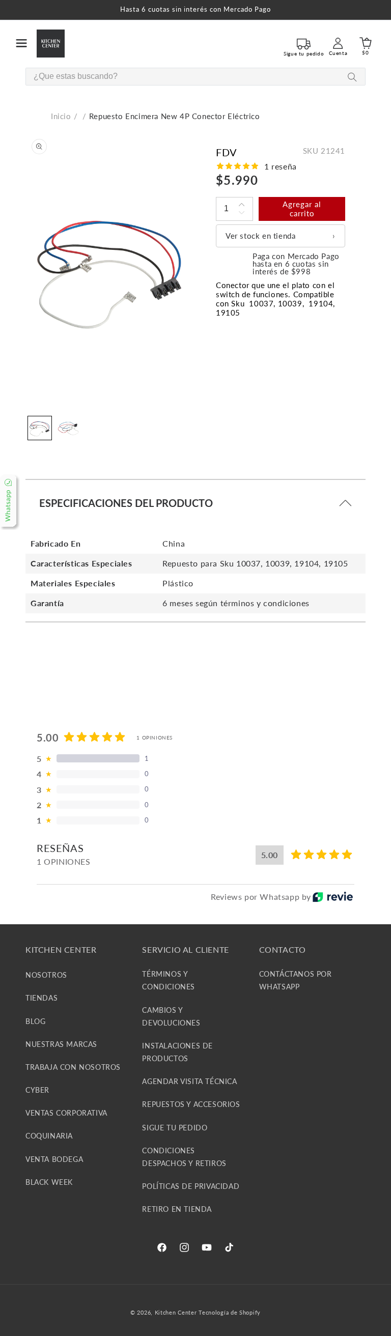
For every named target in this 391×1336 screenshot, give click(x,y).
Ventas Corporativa (66, 1112)
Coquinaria (49, 1135)
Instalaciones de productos (177, 1052)
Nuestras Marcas (61, 1044)
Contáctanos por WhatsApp (295, 980)
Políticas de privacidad (190, 1186)
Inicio (61, 116)
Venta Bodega (54, 1159)
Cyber (37, 1090)
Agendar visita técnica (189, 1081)
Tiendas (41, 997)
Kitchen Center (176, 1312)
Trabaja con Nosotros (73, 1067)
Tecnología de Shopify (230, 1312)
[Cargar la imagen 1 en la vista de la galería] (39, 428)
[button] (21, 43)
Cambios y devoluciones (171, 1016)
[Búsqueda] (352, 77)
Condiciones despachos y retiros (184, 1157)
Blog (35, 1021)
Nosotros (46, 975)
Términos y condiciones (168, 980)
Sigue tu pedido (174, 1127)
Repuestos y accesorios (191, 1104)
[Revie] (332, 897)
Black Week (49, 1182)
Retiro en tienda (177, 1209)
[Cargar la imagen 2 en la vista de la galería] (68, 428)
